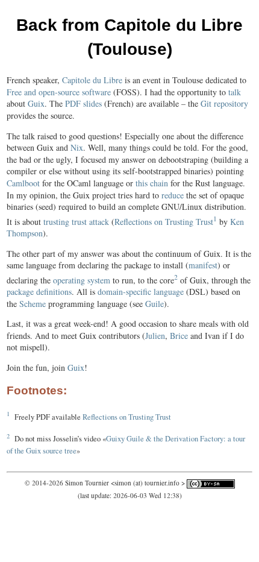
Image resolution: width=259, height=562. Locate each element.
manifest (203, 265)
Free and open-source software (59, 92)
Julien (155, 335)
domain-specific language (141, 291)
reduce (172, 195)
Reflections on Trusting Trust (163, 221)
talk (234, 92)
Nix (76, 147)
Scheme (32, 303)
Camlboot (23, 183)
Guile (154, 303)
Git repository (224, 103)
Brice (179, 335)
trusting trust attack (76, 221)
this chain (152, 183)
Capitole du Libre (92, 80)
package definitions (39, 291)
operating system (81, 279)
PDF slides (83, 103)
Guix (36, 103)
